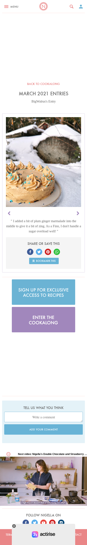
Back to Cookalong (43, 84)
